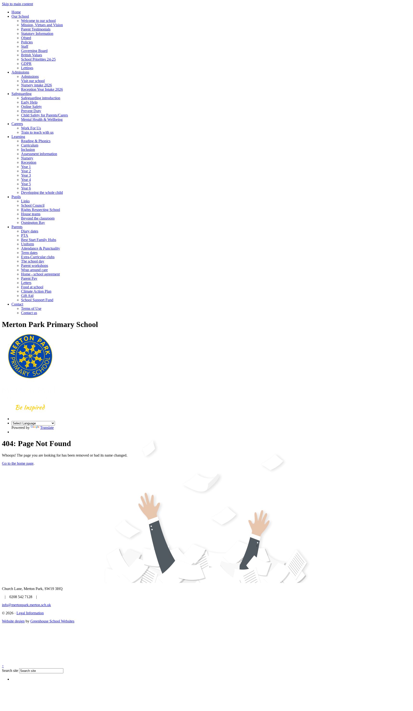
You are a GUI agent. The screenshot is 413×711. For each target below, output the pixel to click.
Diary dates (29, 231)
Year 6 (26, 188)
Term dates (29, 253)
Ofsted (26, 38)
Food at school (32, 287)
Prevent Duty (31, 111)
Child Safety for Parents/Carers (44, 115)
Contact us (29, 313)
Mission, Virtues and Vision (42, 25)
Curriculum (29, 145)
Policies (27, 42)
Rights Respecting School (40, 210)
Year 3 (26, 175)
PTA (24, 235)
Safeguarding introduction (40, 98)
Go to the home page (17, 463)
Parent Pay (29, 278)
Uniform (27, 244)
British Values (31, 55)
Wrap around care (34, 270)
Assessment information (39, 154)
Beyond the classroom (37, 218)
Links (25, 201)
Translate (47, 428)
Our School (20, 16)
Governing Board (34, 51)
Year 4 (26, 180)
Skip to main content (17, 4)
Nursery (27, 158)
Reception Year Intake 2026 (42, 89)
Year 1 (26, 167)
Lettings (27, 68)
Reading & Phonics (35, 141)
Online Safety (31, 107)
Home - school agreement (40, 274)
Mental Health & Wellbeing (42, 119)
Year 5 (26, 184)
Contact (17, 304)
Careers (17, 124)
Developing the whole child (42, 192)
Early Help (29, 102)
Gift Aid (27, 296)
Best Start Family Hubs (38, 240)
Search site (10, 671)
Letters (26, 283)
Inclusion (28, 149)
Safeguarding (21, 94)
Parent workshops (34, 265)
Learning (18, 137)
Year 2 (26, 171)
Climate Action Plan (36, 291)
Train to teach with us (37, 132)
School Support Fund (37, 300)
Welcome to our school (38, 21)
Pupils (16, 197)
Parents (16, 227)
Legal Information (30, 613)
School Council (32, 205)
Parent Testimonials (35, 29)
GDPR (26, 64)
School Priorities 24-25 (38, 59)
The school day (32, 261)
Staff (24, 46)
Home (16, 12)
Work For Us (31, 128)
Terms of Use (31, 308)
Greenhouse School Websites (52, 621)
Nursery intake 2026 (36, 85)
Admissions (20, 72)
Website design (13, 621)
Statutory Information (37, 34)
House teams (30, 214)
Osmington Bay (33, 223)
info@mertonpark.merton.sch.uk (26, 605)
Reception (28, 162)
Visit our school (33, 81)
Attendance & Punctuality (40, 248)
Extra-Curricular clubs (37, 257)
